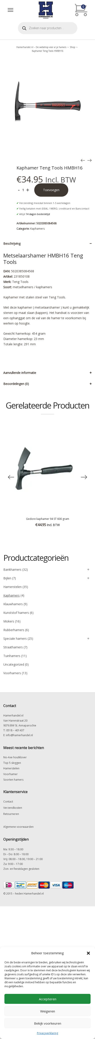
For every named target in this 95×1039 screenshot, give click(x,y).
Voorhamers (12, 673)
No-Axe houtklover (15, 757)
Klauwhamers (13, 604)
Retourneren (11, 814)
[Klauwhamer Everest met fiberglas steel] (83, 160)
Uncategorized (13, 664)
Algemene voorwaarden (18, 827)
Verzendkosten (12, 808)
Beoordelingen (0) (16, 384)
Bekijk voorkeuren (47, 1023)
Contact (8, 801)
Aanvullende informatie (19, 373)
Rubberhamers (13, 630)
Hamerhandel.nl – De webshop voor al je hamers (41, 47)
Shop (72, 47)
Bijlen (7, 578)
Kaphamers (37, 228)
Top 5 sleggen (12, 763)
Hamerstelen (12, 587)
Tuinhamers (11, 656)
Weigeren (47, 1011)
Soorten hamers (13, 780)
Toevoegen (51, 190)
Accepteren (47, 999)
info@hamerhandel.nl (19, 735)
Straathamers (13, 647)
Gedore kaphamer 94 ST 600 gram (47, 519)
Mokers (8, 621)
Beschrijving (12, 243)
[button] (88, 953)
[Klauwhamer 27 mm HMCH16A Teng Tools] (89, 160)
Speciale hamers (15, 638)
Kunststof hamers (16, 613)
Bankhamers (12, 569)
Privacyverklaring (47, 1033)
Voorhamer (10, 774)
